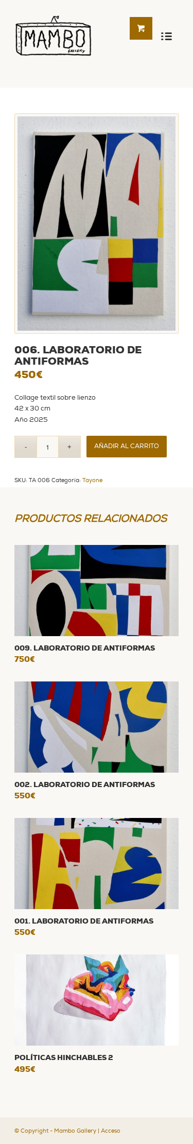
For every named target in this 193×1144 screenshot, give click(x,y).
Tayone (92, 480)
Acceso (110, 1131)
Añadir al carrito (126, 446)
